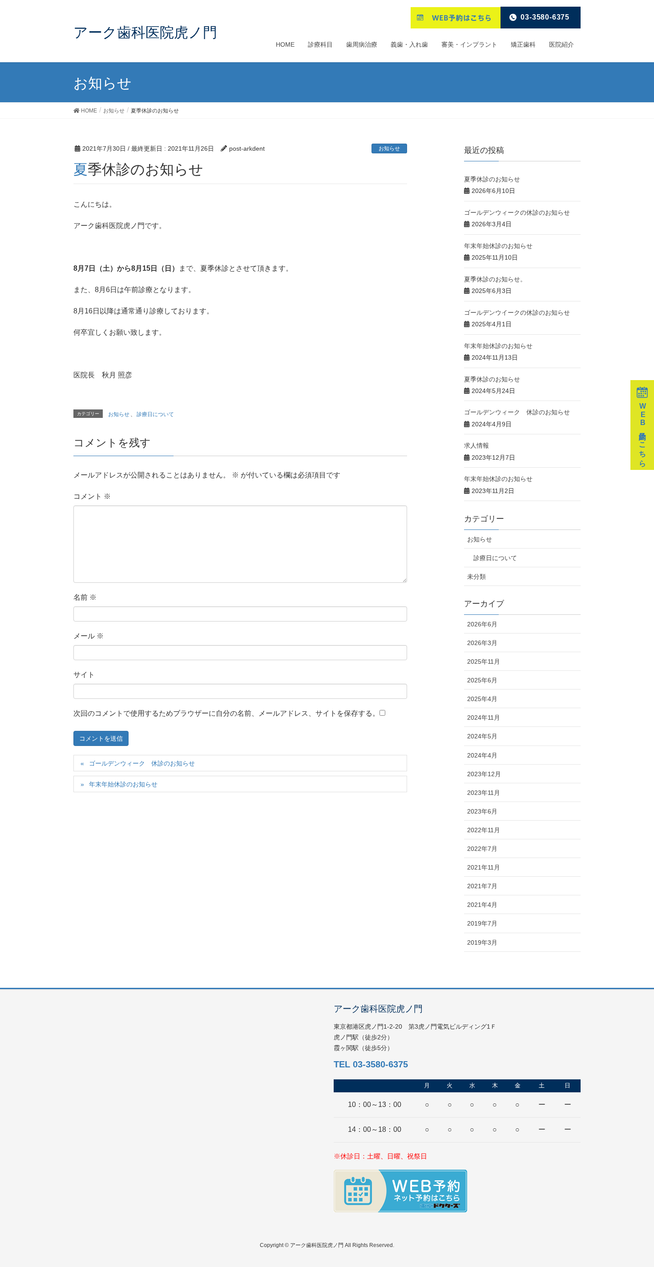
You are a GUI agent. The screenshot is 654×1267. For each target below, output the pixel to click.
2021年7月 (482, 886)
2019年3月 (482, 942)
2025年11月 (483, 661)
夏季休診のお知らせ (492, 179)
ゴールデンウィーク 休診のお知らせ (142, 763)
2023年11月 (483, 792)
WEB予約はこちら (642, 432)
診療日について (155, 414)
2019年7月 (482, 923)
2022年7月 (482, 848)
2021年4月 (482, 904)
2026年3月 (482, 642)
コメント (92, 496)
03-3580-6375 (545, 17)
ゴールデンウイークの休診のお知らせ (517, 312)
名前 (85, 597)
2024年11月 (483, 717)
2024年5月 (482, 736)
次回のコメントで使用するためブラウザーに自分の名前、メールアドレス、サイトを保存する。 (226, 713)
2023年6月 (482, 811)
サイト (84, 674)
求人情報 (476, 445)
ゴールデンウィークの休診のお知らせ (517, 212)
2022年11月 (483, 830)
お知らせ (389, 148)
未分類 (476, 576)
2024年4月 (482, 755)
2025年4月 (482, 698)
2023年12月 (484, 774)
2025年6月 (482, 680)
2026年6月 (482, 624)
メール (88, 636)
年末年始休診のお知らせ (123, 784)
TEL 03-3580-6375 (371, 1064)
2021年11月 (483, 867)
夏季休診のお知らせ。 (495, 279)
